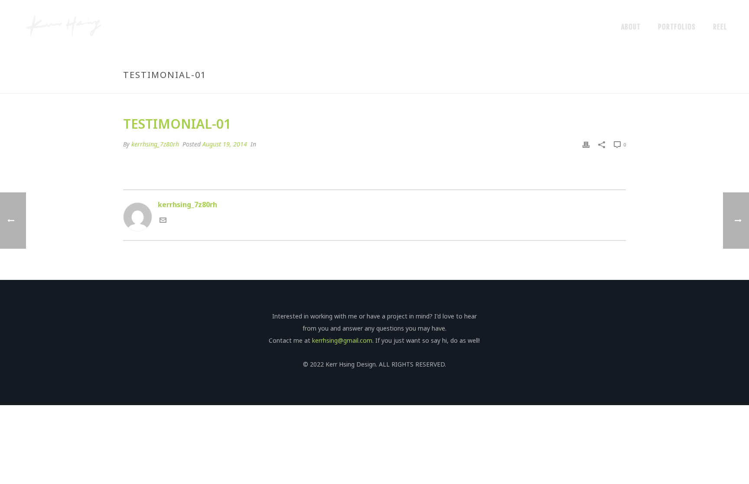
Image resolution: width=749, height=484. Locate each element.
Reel (720, 27)
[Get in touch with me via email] (163, 221)
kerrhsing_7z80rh (155, 144)
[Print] (586, 144)
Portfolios (677, 27)
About (631, 27)
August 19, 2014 (224, 144)
